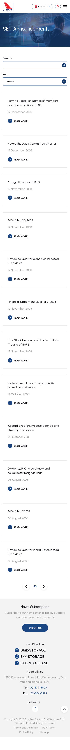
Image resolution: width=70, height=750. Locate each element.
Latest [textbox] (10, 81)
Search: (8, 58)
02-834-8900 (38, 687)
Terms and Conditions (26, 727)
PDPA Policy (48, 727)
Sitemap (44, 732)
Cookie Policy (26, 732)
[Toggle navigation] (64, 6)
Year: (6, 74)
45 (35, 586)
